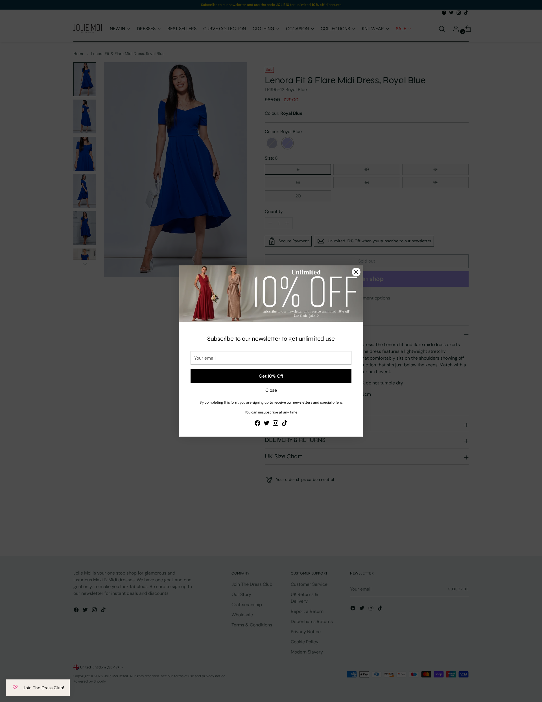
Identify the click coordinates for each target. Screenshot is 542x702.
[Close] (356, 272)
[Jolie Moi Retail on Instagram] (275, 424)
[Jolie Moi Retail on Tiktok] (284, 424)
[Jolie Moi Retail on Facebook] (257, 424)
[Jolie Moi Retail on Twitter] (266, 424)
